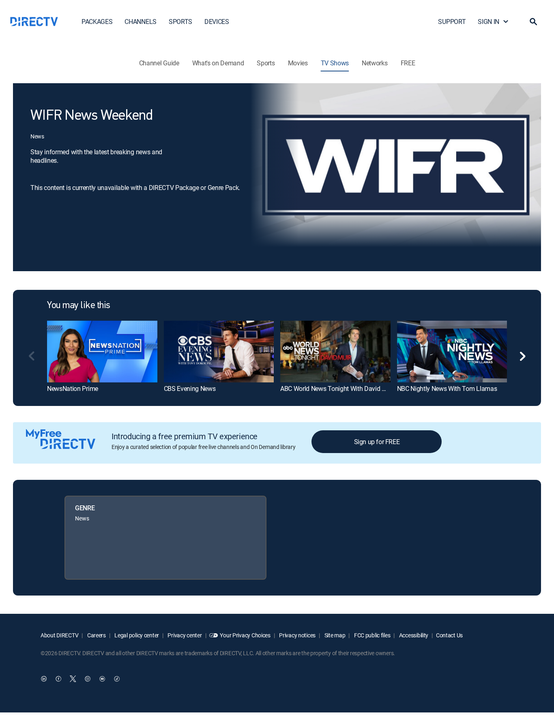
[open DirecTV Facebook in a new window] (58, 679)
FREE (408, 62)
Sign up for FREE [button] (377, 441)
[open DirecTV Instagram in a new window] (87, 679)
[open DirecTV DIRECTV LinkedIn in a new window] (44, 679)
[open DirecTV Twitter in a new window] (73, 679)
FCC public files (371, 635)
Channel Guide (159, 62)
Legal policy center (136, 635)
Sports (266, 62)
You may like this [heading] (78, 306)
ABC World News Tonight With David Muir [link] (337, 388)
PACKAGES (97, 21)
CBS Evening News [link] (190, 388)
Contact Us (449, 635)
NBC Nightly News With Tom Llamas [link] (447, 388)
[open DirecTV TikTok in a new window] (117, 679)
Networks (374, 62)
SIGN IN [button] (488, 21)
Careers (96, 635)
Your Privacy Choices (245, 635)
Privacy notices (297, 635)
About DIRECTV (59, 635)
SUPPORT (452, 21)
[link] (102, 351)
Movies (298, 62)
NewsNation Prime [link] (72, 388)
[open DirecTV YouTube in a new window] (102, 679)
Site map (334, 635)
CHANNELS (140, 21)
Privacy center (184, 635)
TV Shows (335, 62)
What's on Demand (218, 62)
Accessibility (413, 635)
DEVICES (216, 21)
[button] (533, 21)
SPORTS (180, 21)
